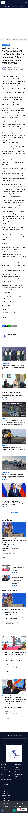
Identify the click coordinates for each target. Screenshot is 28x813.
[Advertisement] (14, 23)
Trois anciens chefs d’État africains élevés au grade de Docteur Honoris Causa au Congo (14, 367)
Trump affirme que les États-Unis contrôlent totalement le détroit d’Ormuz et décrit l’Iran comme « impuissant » (13, 449)
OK (14, 810)
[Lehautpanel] (3, 2)
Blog (7, 39)
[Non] (26, 807)
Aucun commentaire (18, 69)
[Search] (23, 2)
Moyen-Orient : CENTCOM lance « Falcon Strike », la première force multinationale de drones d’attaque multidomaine (13, 422)
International (5, 6)
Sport (21, 6)
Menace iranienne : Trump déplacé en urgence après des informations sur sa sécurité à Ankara (13, 476)
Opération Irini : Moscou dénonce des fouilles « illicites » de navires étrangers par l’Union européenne (13, 502)
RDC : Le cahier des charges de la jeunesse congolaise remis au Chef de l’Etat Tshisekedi (19, 568)
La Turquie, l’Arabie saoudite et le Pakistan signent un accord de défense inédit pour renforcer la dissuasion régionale (13, 395)
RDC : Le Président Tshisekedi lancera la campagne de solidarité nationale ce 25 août (14, 540)
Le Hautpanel (9, 67)
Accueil (3, 39)
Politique (15, 6)
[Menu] (26, 2)
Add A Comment (14, 512)
